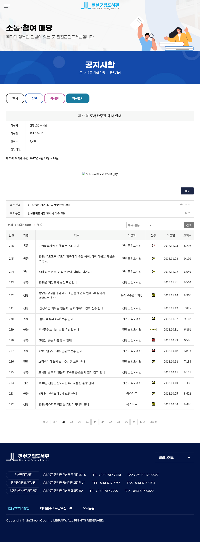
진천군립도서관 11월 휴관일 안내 (58, 330)
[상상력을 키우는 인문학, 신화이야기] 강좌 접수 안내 (70, 308)
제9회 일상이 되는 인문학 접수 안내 (60, 351)
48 (118, 422)
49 (126, 422)
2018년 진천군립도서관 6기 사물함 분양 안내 (66, 383)
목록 (187, 191)
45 (95, 422)
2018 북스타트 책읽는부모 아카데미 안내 (63, 404)
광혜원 (54, 98)
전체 (15, 98)
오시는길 (89, 508)
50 (134, 422)
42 (71, 422)
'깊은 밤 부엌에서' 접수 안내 (55, 319)
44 (87, 422)
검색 (189, 225)
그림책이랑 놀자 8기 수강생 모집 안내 (61, 361)
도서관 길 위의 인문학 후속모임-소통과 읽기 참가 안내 (71, 372)
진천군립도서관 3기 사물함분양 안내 (49, 205)
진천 (34, 98)
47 (110, 422)
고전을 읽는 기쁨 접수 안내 (55, 340)
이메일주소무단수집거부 (56, 508)
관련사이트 (166, 457)
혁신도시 (77, 98)
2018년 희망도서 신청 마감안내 (57, 282)
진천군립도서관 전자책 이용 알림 (47, 213)
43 (79, 422)
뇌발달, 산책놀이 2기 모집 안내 (57, 393)
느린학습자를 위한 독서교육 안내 (58, 246)
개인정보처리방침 (17, 508)
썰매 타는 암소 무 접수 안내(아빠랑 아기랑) (65, 272)
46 (102, 422)
